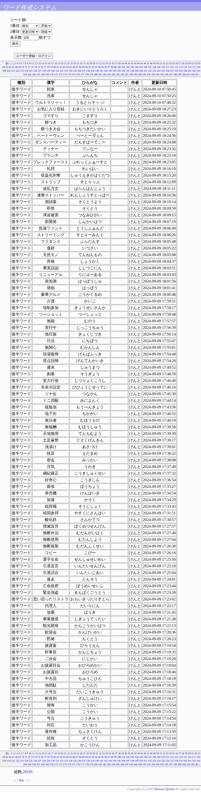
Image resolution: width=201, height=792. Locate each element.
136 (79, 70)
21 (65, 63)
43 (135, 63)
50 (157, 63)
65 (7, 67)
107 (150, 67)
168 (43, 74)
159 (181, 70)
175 (73, 74)
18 (55, 63)
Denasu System (164, 789)
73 (32, 67)
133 (66, 70)
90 (86, 67)
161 (189, 70)
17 (52, 63)
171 (56, 74)
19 (59, 63)
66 (10, 67)
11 (33, 63)
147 (128, 70)
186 (122, 74)
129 (48, 70)
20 (62, 63)
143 (110, 70)
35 (110, 63)
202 (193, 74)
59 (186, 63)
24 (75, 63)
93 (96, 67)
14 (43, 63)
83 (64, 67)
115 (185, 67)
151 (145, 70)
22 (68, 63)
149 (136, 70)
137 (84, 70)
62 (196, 63)
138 (88, 70)
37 (116, 63)
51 (161, 63)
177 (82, 74)
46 (145, 63)
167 (38, 74)
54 (170, 63)
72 (29, 67)
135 (75, 70)
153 (154, 70)
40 (126, 63)
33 (103, 63)
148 (132, 70)
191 (144, 74)
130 (53, 70)
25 (78, 63)
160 (185, 70)
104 (136, 67)
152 (150, 70)
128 (44, 70)
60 (189, 63)
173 (65, 74)
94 (99, 67)
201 (188, 74)
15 (46, 63)
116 (189, 67)
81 (58, 67)
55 (173, 63)
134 (70, 70)
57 (180, 63)
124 (26, 70)
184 (113, 74)
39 (122, 63)
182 (104, 74)
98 (112, 67)
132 (61, 70)
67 (13, 67)
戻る (21, 780)
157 (172, 70)
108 (154, 67)
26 (81, 63)
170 (51, 74)
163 (198, 70)
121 (13, 70)
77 (45, 67)
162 (194, 70)
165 (29, 74)
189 (135, 74)
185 (118, 74)
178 (87, 74)
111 (167, 67)
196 (166, 74)
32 (100, 63)
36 (113, 63)
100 (119, 67)
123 (22, 70)
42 (132, 63)
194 (157, 74)
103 (132, 67)
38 (119, 63)
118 (198, 67)
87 (77, 67)
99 (115, 67)
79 (51, 67)
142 (106, 70)
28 (87, 63)
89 (83, 67)
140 (97, 70)
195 (162, 74)
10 (30, 63)
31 (97, 63)
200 (184, 74)
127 (39, 70)
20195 (28, 772)
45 (141, 63)
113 (176, 67)
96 (105, 67)
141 (101, 70)
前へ (8, 63)
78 (48, 67)
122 (17, 70)
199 (179, 74)
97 (109, 67)
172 (60, 74)
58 (183, 63)
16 (49, 63)
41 (129, 63)
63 (199, 63)
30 (94, 63)
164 (25, 74)
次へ (197, 74)
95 (102, 67)
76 (42, 67)
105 (141, 67)
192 (149, 74)
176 (78, 74)
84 (67, 67)
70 (23, 67)
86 (74, 67)
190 (140, 74)
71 (26, 67)
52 (164, 63)
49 (154, 63)
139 (92, 70)
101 (123, 67)
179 (91, 74)
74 (35, 67)
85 (70, 67)
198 (175, 74)
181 (100, 74)
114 (181, 67)
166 (34, 74)
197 (171, 74)
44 (138, 63)
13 (39, 63)
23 (71, 63)
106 (145, 67)
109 (159, 67)
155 (163, 70)
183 (109, 74)
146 (123, 70)
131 (57, 70)
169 (47, 74)
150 (141, 70)
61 (192, 63)
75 (39, 67)
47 (148, 63)
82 (61, 67)
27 (84, 63)
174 (69, 74)
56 (177, 63)
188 (131, 74)
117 (194, 67)
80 (54, 67)
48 (151, 63)
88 (80, 67)
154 (159, 70)
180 (96, 74)
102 (128, 67)
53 (167, 63)
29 (90, 63)
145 (119, 70)
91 (89, 67)
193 (153, 74)
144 (114, 70)
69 (19, 67)
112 (172, 67)
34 (106, 63)
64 (3, 67)
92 (93, 67)
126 (35, 70)
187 (126, 74)
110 (163, 67)
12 (36, 63)
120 (9, 70)
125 (31, 70)
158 (176, 70)
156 (167, 70)
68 (16, 67)
